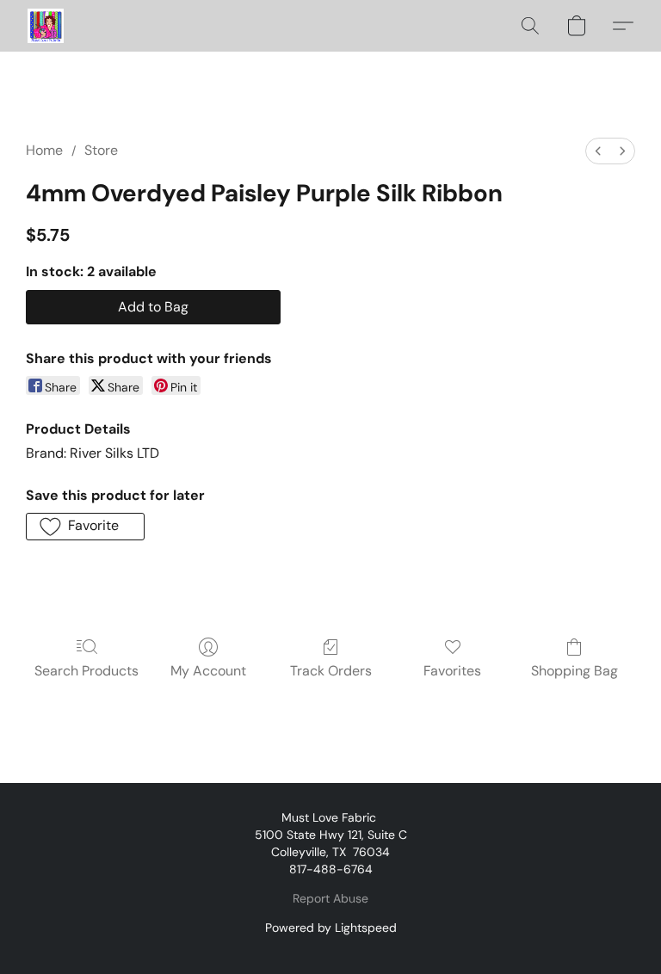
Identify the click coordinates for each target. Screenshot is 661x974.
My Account (208, 671)
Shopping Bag (574, 671)
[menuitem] (598, 151)
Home (44, 150)
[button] (46, 26)
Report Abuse (330, 898)
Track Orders (331, 671)
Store (101, 150)
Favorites (452, 671)
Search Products (86, 671)
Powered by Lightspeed (331, 927)
